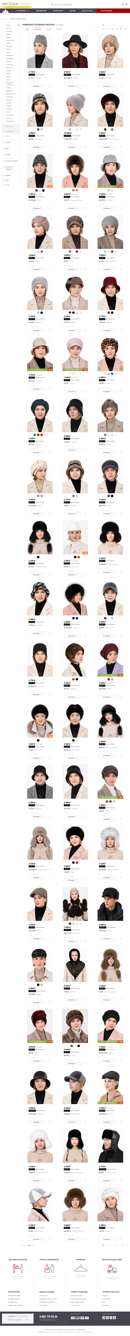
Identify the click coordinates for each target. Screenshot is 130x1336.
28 (112, 29)
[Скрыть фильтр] (19, 25)
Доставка (17, 1295)
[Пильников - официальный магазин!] (6, 10)
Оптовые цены (13, 1302)
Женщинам (41, 11)
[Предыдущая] (94, 25)
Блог (103, 1302)
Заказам (59, 29)
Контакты (105, 1305)
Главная (4, 19)
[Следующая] (127, 25)
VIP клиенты (43, 1295)
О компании (106, 1299)
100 (125, 29)
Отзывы (105, 1295)
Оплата (10, 1295)
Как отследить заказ (77, 1302)
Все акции (42, 1305)
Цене (27, 29)
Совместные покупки (15, 1305)
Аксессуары (87, 11)
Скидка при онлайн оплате (48, 1299)
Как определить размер (78, 1299)
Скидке (48, 29)
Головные (23, 11)
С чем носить (75, 1305)
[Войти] (123, 4)
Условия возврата (14, 1299)
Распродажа (106, 11)
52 (117, 29)
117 (122, 25)
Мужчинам (58, 11)
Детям (72, 11)
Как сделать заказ (76, 1295)
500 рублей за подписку (47, 1302)
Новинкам (37, 29)
